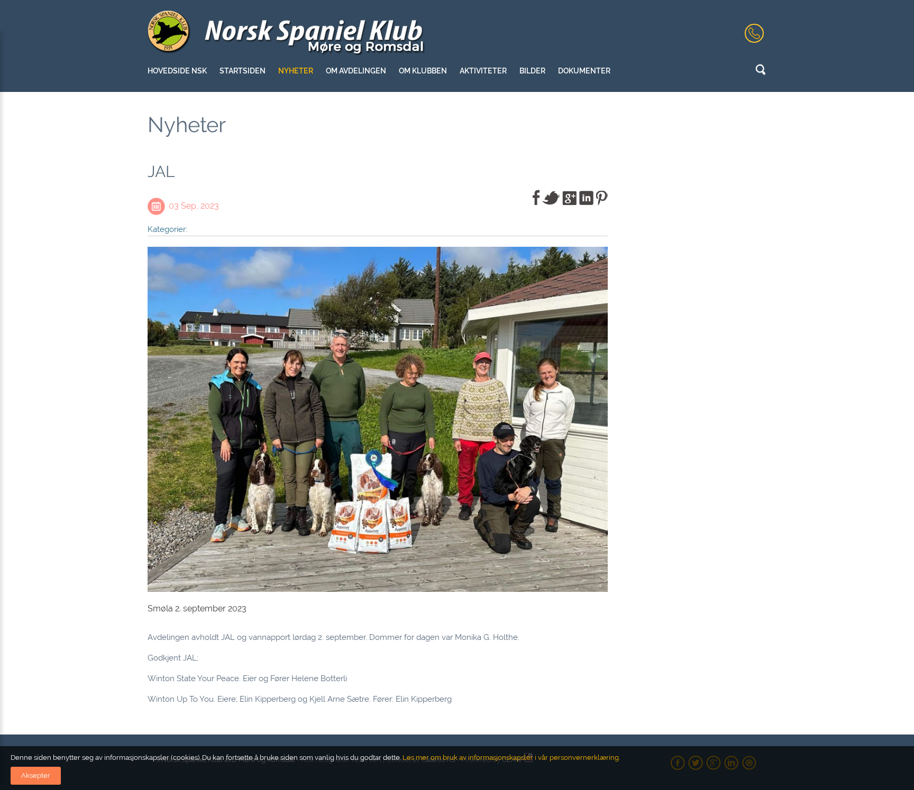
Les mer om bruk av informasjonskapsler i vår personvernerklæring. (510, 757)
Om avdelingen (356, 71)
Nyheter (295, 71)
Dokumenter (584, 71)
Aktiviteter (483, 71)
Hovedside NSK (177, 71)
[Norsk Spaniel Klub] (287, 33)
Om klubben (423, 71)
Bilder (532, 71)
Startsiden (243, 71)
